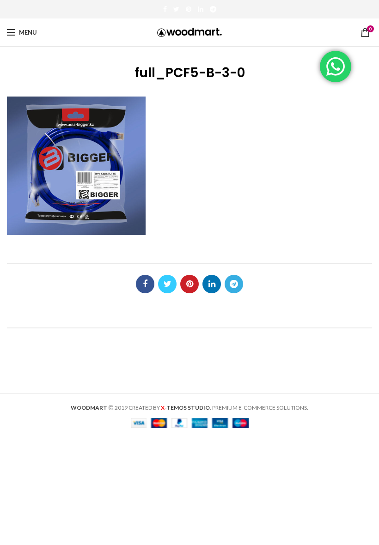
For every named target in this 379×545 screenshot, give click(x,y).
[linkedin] (201, 9)
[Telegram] (213, 9)
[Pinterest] (189, 9)
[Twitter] (176, 9)
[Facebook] (165, 9)
